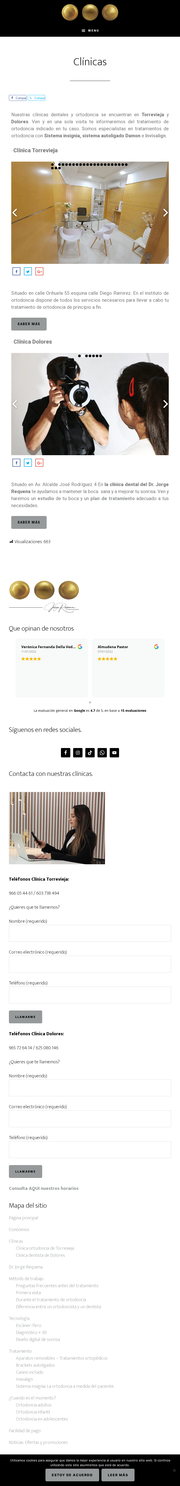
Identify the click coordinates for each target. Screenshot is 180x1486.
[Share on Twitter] (28, 271)
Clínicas (16, 1241)
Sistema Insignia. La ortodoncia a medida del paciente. (65, 1386)
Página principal (23, 1218)
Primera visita (28, 1293)
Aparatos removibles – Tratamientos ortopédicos (62, 1358)
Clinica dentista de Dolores (40, 1255)
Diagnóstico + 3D (31, 1333)
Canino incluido (29, 1372)
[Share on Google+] (39, 271)
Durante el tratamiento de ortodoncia (51, 1300)
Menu (93, 30)
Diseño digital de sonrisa (38, 1340)
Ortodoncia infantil (33, 1412)
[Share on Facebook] (16, 271)
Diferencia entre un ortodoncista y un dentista (58, 1307)
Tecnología (19, 1319)
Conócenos (19, 1230)
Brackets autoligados (35, 1365)
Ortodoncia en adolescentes (42, 1419)
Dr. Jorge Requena (26, 1267)
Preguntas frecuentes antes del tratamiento (57, 1286)
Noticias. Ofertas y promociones (38, 1442)
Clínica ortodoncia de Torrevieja (45, 1248)
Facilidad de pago (25, 1431)
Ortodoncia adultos (34, 1405)
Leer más (118, 1475)
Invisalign (24, 1379)
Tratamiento (20, 1351)
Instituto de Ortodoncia (90, 12)
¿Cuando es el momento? (32, 1398)
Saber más (29, 324)
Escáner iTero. (29, 1326)
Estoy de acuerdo (72, 1475)
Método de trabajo (26, 1279)
